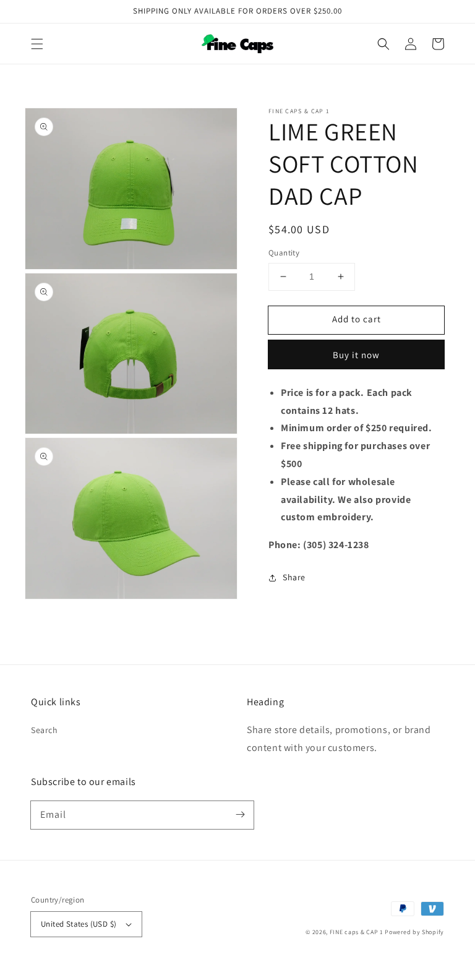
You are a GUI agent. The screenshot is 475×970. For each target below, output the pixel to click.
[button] (37, 44)
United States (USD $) (78, 924)
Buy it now (356, 355)
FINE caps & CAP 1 (356, 932)
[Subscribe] (240, 814)
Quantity (283, 252)
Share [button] (294, 577)
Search (44, 730)
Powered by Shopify (414, 932)
